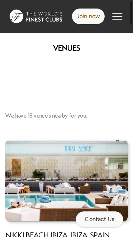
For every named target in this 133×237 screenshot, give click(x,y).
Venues (66, 48)
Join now (88, 16)
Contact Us (99, 219)
